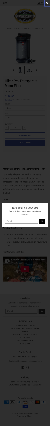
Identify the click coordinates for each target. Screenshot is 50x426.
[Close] (47, 3)
